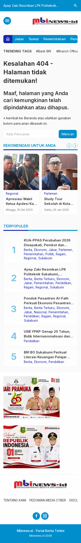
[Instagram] (45, 516)
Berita (28, 250)
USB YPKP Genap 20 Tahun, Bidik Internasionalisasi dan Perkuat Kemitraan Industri (47, 336)
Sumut (34, 39)
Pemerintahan (54, 39)
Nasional (40, 312)
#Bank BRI (43, 51)
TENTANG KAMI (14, 500)
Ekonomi (40, 250)
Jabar (19, 39)
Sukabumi (45, 258)
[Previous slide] (69, 145)
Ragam (60, 254)
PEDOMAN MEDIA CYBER (47, 500)
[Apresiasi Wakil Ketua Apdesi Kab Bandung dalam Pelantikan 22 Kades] (21, 172)
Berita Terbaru (44, 279)
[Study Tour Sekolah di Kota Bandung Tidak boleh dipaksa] (59, 172)
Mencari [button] (67, 134)
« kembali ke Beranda (20, 118)
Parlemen (50, 193)
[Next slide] (75, 145)
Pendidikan (63, 283)
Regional (12, 193)
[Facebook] (36, 516)
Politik (49, 254)
